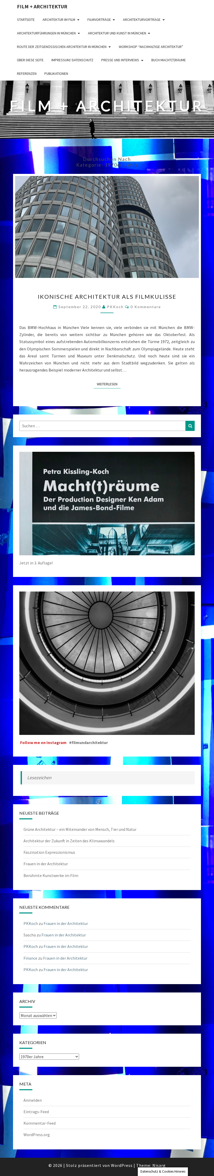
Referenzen (27, 73)
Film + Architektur (42, 6)
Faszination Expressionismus (49, 852)
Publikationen (56, 73)
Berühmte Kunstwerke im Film (50, 875)
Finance (30, 958)
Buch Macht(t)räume (168, 60)
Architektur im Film (59, 19)
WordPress (122, 1165)
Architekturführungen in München (46, 33)
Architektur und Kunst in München (117, 33)
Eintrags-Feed (36, 1111)
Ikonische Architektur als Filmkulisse (107, 296)
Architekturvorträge (141, 19)
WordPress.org (36, 1134)
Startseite (26, 19)
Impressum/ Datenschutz (72, 60)
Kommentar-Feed (39, 1123)
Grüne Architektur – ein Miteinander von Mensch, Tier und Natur (79, 829)
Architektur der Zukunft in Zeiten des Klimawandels (69, 840)
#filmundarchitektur (88, 742)
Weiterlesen (109, 383)
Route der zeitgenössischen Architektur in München (61, 46)
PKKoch (115, 306)
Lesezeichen (39, 778)
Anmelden (32, 1100)
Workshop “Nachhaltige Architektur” (151, 46)
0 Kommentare (145, 306)
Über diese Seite (30, 60)
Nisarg (159, 1165)
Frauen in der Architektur (45, 863)
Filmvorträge (99, 19)
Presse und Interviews (120, 60)
